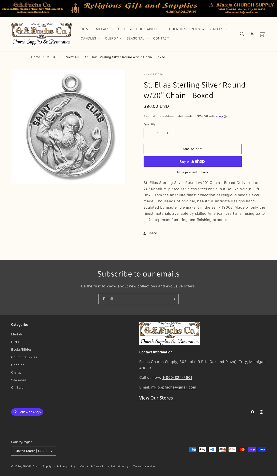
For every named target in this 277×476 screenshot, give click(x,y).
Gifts (15, 342)
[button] (104, 29)
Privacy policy (66, 466)
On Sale (17, 388)
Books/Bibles (21, 350)
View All (72, 57)
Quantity (150, 124)
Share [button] (152, 233)
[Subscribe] (173, 299)
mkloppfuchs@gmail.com (173, 387)
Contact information (93, 466)
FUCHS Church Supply (37, 466)
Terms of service (144, 466)
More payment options (192, 172)
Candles (17, 365)
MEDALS (53, 57)
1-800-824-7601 (177, 378)
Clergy (16, 372)
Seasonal (18, 380)
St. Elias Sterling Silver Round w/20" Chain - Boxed (125, 57)
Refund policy (120, 466)
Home (35, 57)
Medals (17, 334)
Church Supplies (24, 357)
